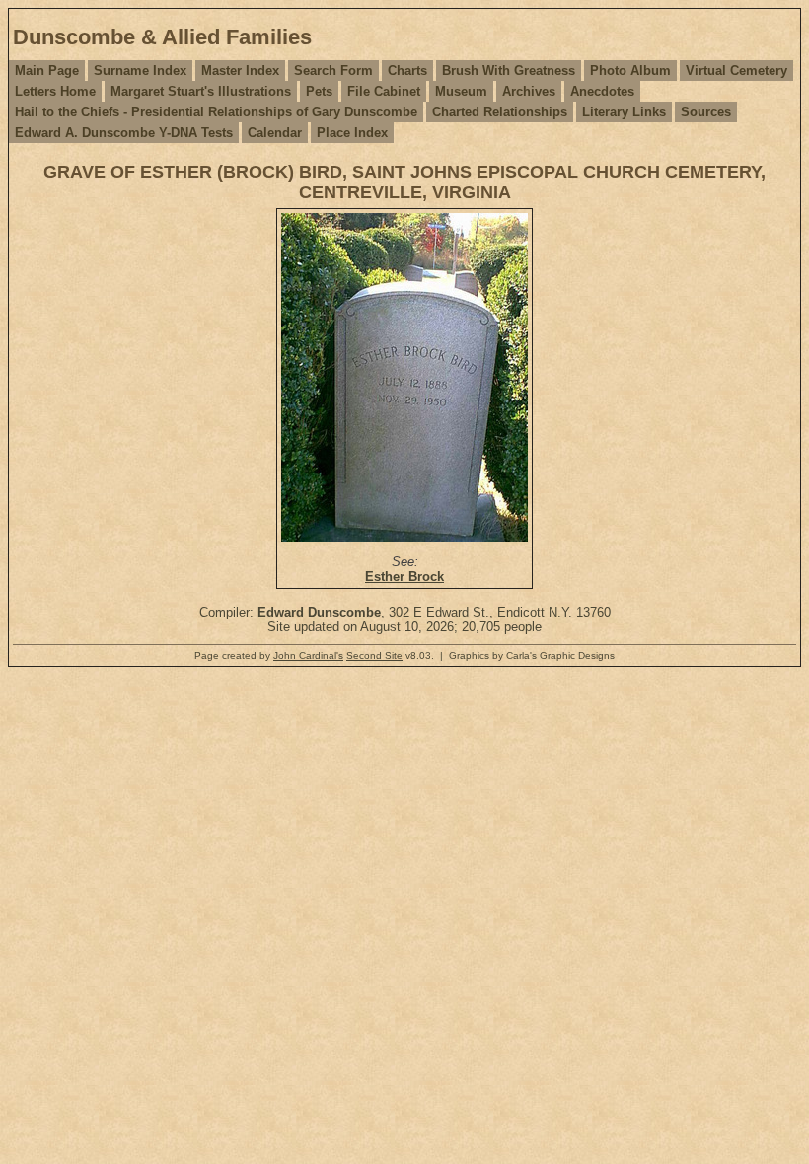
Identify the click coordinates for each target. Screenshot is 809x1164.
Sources (706, 112)
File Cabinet (383, 91)
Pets (319, 91)
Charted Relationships (499, 112)
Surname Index (140, 70)
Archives (528, 91)
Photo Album (630, 70)
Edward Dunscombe (319, 612)
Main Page (47, 70)
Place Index (352, 132)
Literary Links (624, 112)
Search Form (333, 70)
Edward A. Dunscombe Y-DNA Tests (124, 132)
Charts (407, 70)
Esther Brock (404, 576)
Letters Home (55, 91)
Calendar (275, 132)
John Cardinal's (308, 655)
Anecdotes (602, 91)
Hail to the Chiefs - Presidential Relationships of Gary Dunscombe (216, 112)
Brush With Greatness (508, 70)
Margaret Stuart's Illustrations (200, 91)
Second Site (374, 655)
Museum (461, 91)
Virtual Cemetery (736, 70)
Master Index (240, 70)
